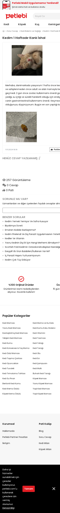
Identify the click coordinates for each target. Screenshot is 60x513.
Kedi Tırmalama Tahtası (13, 373)
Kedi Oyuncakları (10, 363)
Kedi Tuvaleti (8, 368)
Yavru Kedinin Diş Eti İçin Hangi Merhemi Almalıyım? (32, 242)
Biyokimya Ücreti (14, 225)
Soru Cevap (12, 31)
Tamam (28, 488)
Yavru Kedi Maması (11, 328)
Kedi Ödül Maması (11, 353)
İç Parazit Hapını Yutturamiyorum (22, 255)
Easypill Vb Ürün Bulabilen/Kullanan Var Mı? (27, 251)
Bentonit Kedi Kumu (11, 383)
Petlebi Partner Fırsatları (15, 437)
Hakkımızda (8, 431)
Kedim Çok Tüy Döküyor (17, 259)
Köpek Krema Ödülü (11, 393)
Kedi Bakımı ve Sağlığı (31, 31)
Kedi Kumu (7, 343)
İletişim (6, 443)
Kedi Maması (8, 323)
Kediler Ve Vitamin (14, 238)
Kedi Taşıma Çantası (12, 358)
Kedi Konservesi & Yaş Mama (15, 348)
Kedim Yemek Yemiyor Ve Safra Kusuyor (26, 221)
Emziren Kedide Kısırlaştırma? (20, 229)
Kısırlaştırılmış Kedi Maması (15, 333)
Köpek (22, 24)
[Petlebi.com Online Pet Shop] (16, 16)
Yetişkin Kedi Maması (12, 338)
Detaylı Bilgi (8, 507)
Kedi (6, 24)
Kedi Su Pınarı (8, 378)
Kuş (37, 24)
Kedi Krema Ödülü (10, 388)
